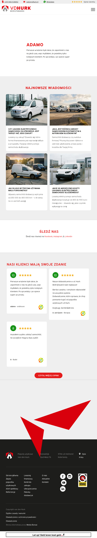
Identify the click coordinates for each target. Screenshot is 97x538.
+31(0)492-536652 (11, 2)
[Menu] (92, 9)
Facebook (48, 236)
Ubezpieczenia (30, 488)
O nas (44, 475)
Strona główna (12, 475)
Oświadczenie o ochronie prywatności (21, 517)
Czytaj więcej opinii (48, 375)
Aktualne (46, 478)
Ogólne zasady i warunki (15, 513)
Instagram (57, 236)
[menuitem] (83, 1)
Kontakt (45, 482)
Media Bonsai (32, 524)
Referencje (10, 492)
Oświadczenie (11, 521)
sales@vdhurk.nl (32, 2)
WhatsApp (50, 2)
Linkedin (68, 236)
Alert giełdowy (12, 488)
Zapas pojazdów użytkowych (11, 482)
